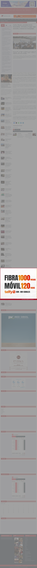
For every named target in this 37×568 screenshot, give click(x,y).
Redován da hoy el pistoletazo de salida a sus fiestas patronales (6, 70)
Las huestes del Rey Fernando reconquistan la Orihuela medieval (8, 201)
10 (3, 509)
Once (1, 413)
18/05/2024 (15, 31)
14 (23, 509)
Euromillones (3, 411)
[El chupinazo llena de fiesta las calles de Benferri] (3, 140)
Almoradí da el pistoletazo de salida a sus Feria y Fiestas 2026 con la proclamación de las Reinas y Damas (8, 195)
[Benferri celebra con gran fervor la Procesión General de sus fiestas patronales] (3, 115)
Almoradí (8, 8)
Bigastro (11, 8)
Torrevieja (5, 8)
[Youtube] (34, 13)
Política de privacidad (18, 565)
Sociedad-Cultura (13, 19)
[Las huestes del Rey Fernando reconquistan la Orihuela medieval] (3, 201)
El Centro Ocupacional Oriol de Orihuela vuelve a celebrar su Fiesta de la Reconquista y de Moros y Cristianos (8, 219)
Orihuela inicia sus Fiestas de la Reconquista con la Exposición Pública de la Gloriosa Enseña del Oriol (8, 267)
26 (13, 512)
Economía (8, 19)
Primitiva (2, 409)
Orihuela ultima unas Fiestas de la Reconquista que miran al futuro (8, 292)
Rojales (15, 8)
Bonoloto (2, 408)
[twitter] (36, 13)
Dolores (23, 8)
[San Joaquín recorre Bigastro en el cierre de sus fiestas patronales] (3, 103)
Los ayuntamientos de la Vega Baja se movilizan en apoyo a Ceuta (6, 67)
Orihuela (1, 8)
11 (8, 509)
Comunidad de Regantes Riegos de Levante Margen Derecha (23, 131)
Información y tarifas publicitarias (27, 565)
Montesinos (26, 8)
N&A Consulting (25, 567)
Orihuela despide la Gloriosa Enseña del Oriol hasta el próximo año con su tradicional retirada (8, 237)
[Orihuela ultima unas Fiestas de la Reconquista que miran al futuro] (3, 292)
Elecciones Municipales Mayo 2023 (4, 11)
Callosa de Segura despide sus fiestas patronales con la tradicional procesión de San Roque (8, 109)
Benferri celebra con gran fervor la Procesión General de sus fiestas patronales (8, 115)
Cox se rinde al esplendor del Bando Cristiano (8, 249)
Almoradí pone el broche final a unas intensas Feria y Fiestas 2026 (8, 158)
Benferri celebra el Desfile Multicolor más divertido (8, 98)
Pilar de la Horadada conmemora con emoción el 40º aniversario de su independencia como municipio (8, 183)
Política (1, 19)
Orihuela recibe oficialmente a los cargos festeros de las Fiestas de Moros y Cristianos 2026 (8, 280)
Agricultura (29, 19)
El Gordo (2, 410)
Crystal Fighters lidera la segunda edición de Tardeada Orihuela (6, 29)
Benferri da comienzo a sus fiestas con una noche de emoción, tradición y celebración (8, 152)
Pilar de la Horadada (28, 553)
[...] (6, 94)
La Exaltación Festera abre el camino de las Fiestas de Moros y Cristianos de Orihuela (8, 298)
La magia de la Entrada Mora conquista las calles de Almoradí (8, 170)
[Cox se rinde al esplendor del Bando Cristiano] (3, 249)
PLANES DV (6, 20)
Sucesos (5, 19)
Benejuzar (26, 554)
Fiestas (22, 19)
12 (13, 509)
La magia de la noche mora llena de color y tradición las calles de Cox (8, 286)
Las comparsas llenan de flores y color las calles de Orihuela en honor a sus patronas (8, 226)
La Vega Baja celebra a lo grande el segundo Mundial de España (8, 231)
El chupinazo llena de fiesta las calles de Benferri (8, 140)
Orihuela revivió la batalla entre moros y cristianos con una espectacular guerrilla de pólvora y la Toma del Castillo (8, 212)
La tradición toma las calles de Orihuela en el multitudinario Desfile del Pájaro (8, 243)
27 (18, 512)
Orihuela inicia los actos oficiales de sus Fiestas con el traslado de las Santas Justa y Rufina (8, 255)
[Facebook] (32, 13)
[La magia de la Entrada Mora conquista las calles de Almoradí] (3, 170)
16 (33, 509)
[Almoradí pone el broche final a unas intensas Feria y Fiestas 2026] (3, 158)
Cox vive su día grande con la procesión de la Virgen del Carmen (8, 261)
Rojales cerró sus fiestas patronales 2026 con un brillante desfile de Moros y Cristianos (8, 304)
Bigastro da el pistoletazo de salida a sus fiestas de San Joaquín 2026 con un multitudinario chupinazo (8, 146)
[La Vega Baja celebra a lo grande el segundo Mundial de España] (3, 231)
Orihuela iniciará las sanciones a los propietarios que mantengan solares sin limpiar (6, 38)
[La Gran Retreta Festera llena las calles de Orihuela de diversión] (3, 206)
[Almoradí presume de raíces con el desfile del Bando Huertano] (3, 189)
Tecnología (2, 20)
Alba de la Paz (20, 31)
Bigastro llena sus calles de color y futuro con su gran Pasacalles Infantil (8, 134)
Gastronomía (34, 19)
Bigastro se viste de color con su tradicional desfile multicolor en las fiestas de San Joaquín (8, 121)
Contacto (35, 565)
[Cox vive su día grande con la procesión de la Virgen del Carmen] (3, 261)
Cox (29, 8)
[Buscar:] (31, 22)
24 (3, 512)
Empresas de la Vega (28, 559)
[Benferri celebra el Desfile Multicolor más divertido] (3, 98)
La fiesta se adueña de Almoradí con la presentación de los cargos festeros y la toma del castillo (8, 176)
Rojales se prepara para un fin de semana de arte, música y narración (6, 63)
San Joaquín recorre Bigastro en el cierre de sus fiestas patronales (8, 103)
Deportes (18, 19)
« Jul (1, 516)
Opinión (25, 19)
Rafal (20, 8)
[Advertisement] (24, 65)
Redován (17, 8)
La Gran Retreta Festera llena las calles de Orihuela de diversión (8, 206)
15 (28, 509)
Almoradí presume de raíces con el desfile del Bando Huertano (8, 189)
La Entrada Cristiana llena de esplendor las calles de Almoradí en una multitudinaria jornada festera (8, 164)
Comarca (26, 557)
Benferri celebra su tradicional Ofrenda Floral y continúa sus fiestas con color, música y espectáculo (8, 128)
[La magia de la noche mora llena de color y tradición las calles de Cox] (3, 286)
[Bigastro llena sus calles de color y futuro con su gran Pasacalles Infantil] (3, 134)
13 (18, 509)
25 (8, 512)
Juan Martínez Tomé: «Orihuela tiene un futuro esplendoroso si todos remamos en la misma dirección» (8, 274)
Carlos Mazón (17, 129)
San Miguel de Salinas (28, 556)
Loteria (2, 412)
